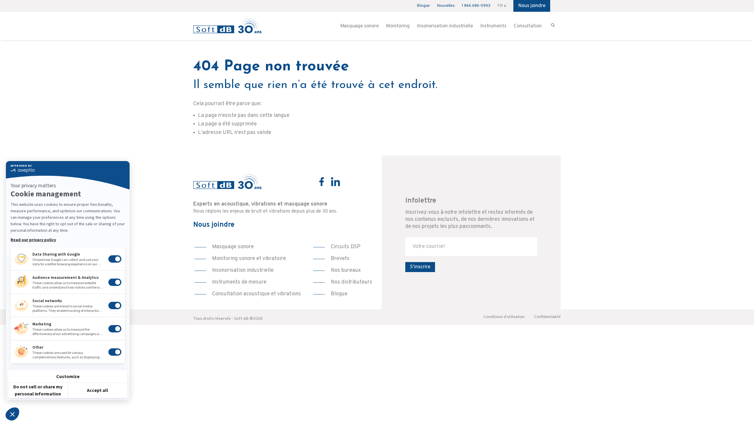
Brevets (340, 258)
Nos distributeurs (351, 282)
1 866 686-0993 (476, 5)
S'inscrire (420, 267)
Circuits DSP (346, 247)
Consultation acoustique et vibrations (256, 294)
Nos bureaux (346, 270)
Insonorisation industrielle (445, 26)
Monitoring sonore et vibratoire (249, 258)
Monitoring (398, 26)
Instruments (493, 26)
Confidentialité (547, 316)
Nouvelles (446, 5)
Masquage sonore (359, 26)
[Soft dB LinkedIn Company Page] (335, 181)
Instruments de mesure (239, 282)
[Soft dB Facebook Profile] (321, 181)
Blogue (423, 5)
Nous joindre (531, 6)
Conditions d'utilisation (504, 316)
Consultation (528, 26)
